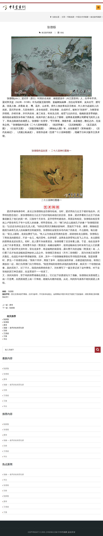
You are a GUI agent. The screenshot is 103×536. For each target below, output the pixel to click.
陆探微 (12, 308)
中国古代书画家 (82, 17)
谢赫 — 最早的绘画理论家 (14, 327)
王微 (5, 336)
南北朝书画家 (95, 17)
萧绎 (11, 305)
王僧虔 (6, 333)
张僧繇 (10, 291)
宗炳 (5, 330)
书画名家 (70, 17)
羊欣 (5, 339)
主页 (63, 17)
